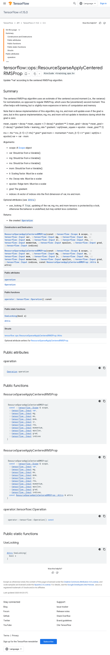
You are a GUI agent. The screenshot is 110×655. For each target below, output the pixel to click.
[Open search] (74, 3)
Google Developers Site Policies (80, 585)
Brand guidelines (64, 620)
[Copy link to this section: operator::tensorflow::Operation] (49, 509)
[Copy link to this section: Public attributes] (31, 352)
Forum (6, 611)
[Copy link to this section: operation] (19, 361)
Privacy (15, 635)
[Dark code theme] (99, 368)
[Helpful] (100, 23)
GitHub (6, 616)
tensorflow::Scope (67, 234)
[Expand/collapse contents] (19, 30)
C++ (44, 23)
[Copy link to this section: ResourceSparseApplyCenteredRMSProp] (60, 394)
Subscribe (48, 641)
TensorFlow (8, 23)
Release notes (63, 611)
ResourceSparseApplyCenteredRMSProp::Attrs (71, 262)
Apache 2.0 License (42, 585)
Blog (5, 607)
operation (10, 279)
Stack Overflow (63, 616)
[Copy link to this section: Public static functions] (41, 534)
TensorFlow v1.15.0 (15, 12)
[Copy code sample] (104, 368)
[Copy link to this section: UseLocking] (21, 543)
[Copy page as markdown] (35, 73)
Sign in (103, 3)
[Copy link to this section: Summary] (21, 91)
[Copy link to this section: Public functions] (31, 386)
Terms (6, 635)
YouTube (7, 625)
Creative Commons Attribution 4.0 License (81, 582)
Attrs (31, 200)
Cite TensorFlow (64, 625)
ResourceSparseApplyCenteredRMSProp (25, 234)
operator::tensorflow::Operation (23, 299)
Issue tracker (62, 607)
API (18, 23)
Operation (27, 220)
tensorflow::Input (15, 237)
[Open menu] (4, 3)
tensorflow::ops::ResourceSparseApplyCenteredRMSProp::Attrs (33, 335)
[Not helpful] (104, 23)
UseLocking (11, 316)
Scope (21, 147)
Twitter (6, 620)
